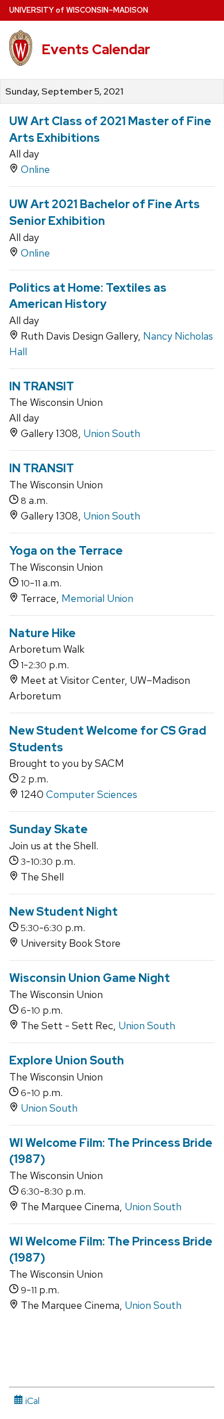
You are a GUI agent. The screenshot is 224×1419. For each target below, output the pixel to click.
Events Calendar (95, 49)
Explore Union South (66, 1060)
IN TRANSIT (41, 386)
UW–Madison (78, 10)
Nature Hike (42, 633)
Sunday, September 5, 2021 (64, 91)
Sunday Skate (48, 829)
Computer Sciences (91, 794)
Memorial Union (97, 598)
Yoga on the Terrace (66, 550)
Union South (111, 433)
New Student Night (63, 911)
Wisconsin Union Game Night (89, 977)
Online (35, 169)
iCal (31, 1401)
